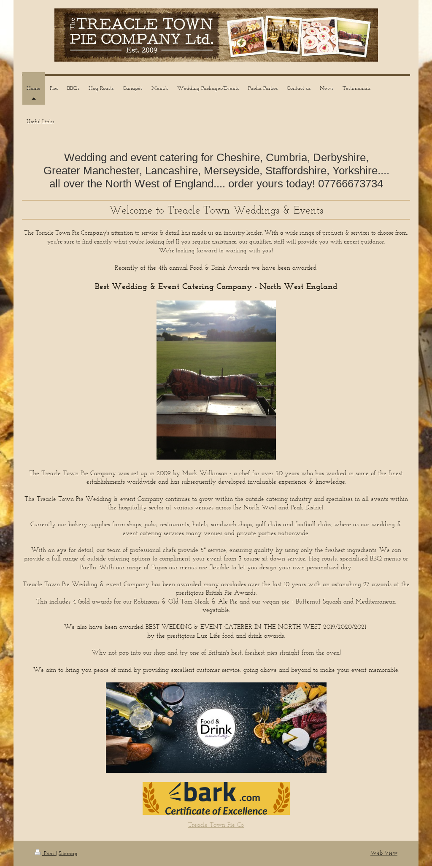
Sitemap (68, 853)
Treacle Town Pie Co (216, 824)
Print (49, 853)
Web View (383, 853)
